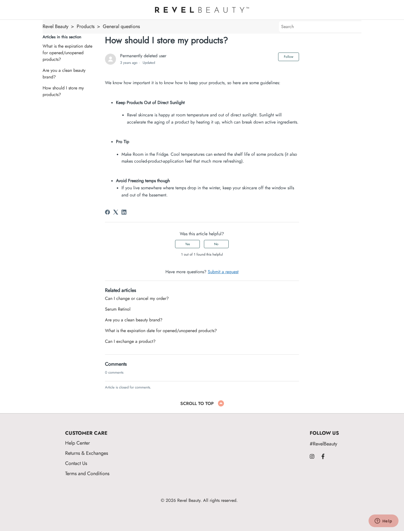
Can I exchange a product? (130, 341)
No (216, 244)
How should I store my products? (63, 91)
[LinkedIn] (123, 212)
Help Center (77, 442)
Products (86, 26)
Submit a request (223, 272)
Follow (288, 56)
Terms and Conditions (87, 473)
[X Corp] (115, 212)
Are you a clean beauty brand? (64, 73)
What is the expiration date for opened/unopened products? (67, 52)
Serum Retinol (118, 309)
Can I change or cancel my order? (137, 298)
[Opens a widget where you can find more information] (383, 521)
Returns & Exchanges (86, 453)
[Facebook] (107, 212)
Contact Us (76, 463)
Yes (187, 244)
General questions (121, 26)
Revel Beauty (55, 26)
